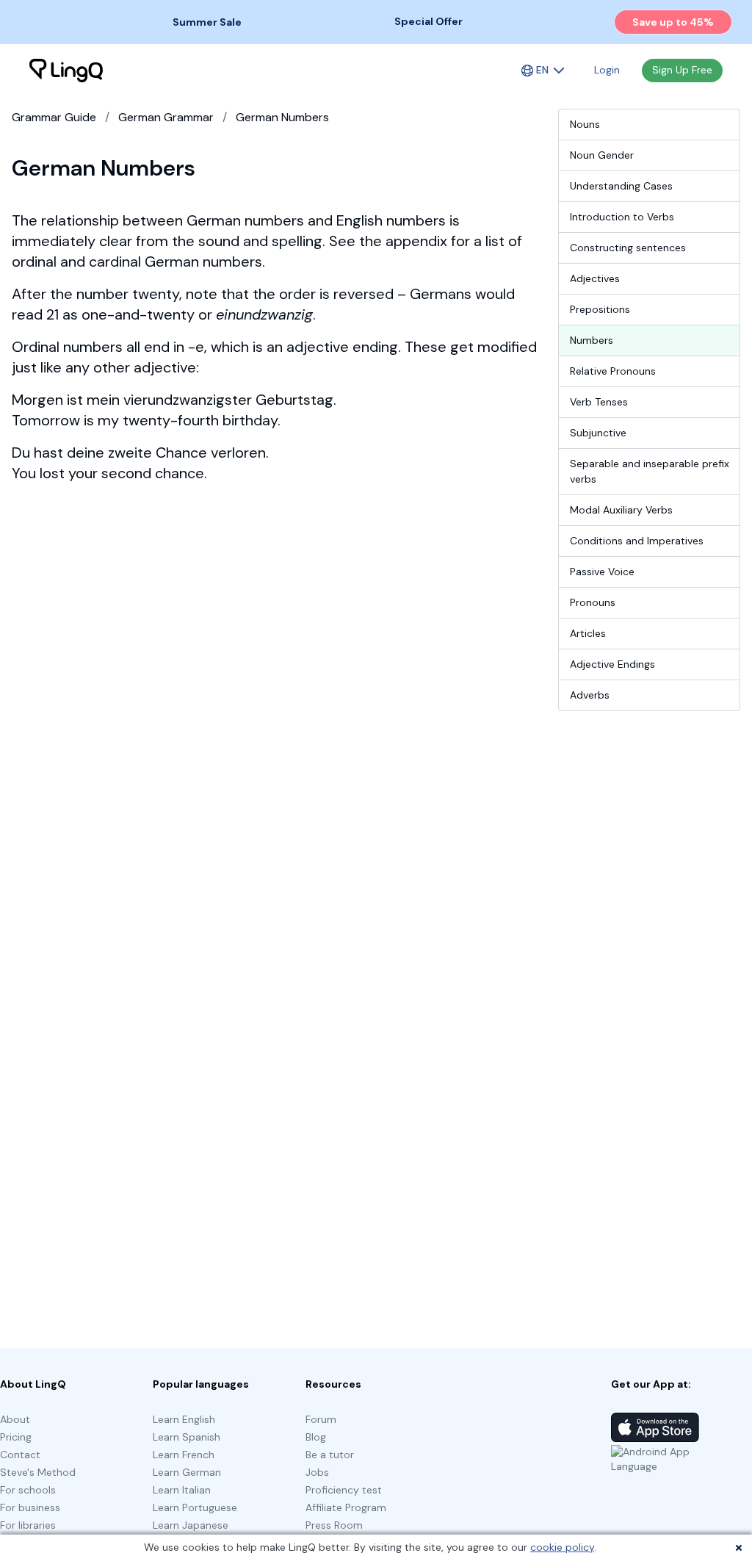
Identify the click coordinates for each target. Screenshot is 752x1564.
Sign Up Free (682, 69)
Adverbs (590, 695)
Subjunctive (598, 432)
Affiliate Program (346, 1507)
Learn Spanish (186, 1437)
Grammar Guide (54, 117)
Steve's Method (38, 1472)
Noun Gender (602, 155)
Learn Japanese (190, 1525)
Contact (20, 1454)
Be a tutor (330, 1454)
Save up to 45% (673, 22)
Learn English (184, 1419)
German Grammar (166, 117)
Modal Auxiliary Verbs (621, 509)
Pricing (16, 1437)
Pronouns (592, 602)
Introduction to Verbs (622, 216)
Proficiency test (344, 1489)
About (15, 1419)
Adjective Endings (612, 664)
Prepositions (600, 309)
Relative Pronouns (613, 371)
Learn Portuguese (195, 1507)
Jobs (317, 1472)
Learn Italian (182, 1489)
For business (30, 1507)
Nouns (585, 124)
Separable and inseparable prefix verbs (649, 471)
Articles (588, 633)
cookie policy (562, 1547)
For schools (28, 1489)
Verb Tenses (599, 401)
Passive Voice (602, 571)
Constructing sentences (628, 247)
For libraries (28, 1525)
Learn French (183, 1454)
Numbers (591, 340)
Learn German (187, 1472)
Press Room (334, 1525)
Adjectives (595, 278)
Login (607, 69)
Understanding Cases (621, 185)
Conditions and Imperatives (637, 540)
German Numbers (282, 117)
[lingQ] (66, 70)
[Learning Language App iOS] (655, 1427)
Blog (316, 1437)
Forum (321, 1419)
